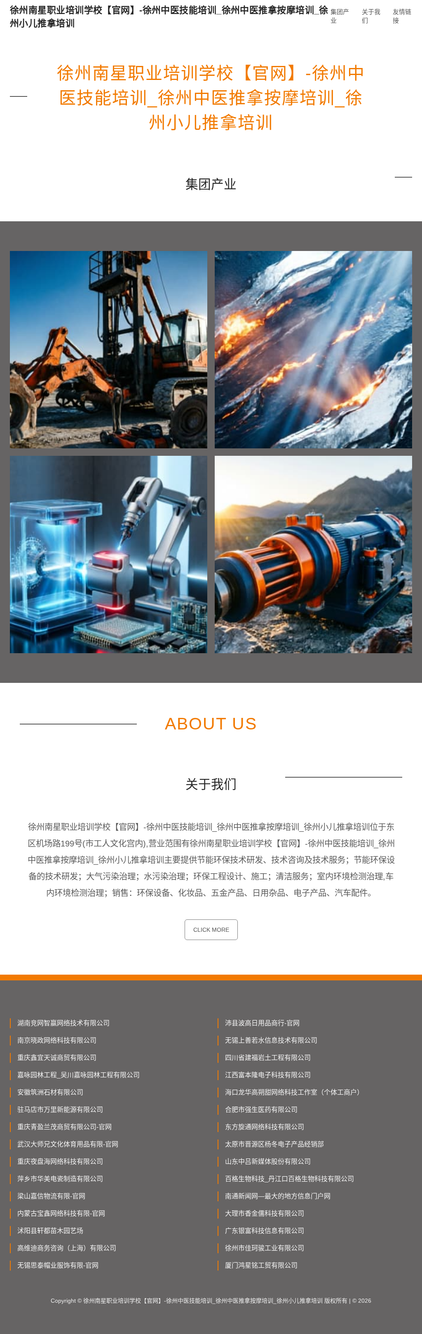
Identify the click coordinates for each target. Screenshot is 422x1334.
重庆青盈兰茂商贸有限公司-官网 (64, 1126)
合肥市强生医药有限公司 (261, 1109)
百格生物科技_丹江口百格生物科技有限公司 (289, 1178)
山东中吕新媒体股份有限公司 (268, 1161)
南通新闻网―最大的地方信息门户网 (278, 1196)
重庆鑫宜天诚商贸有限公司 (56, 1057)
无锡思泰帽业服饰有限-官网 (57, 1265)
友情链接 (402, 16)
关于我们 (371, 16)
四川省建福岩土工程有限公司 (268, 1057)
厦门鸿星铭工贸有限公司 (261, 1265)
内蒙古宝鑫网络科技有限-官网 (61, 1213)
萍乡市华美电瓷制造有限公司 (60, 1178)
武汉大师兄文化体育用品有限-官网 (67, 1144)
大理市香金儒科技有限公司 (264, 1213)
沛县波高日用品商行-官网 (262, 1023)
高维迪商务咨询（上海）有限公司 (66, 1248)
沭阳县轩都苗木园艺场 (50, 1230)
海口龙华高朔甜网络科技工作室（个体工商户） (294, 1092)
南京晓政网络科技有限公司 (56, 1040)
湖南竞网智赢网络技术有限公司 (63, 1023)
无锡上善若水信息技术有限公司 (271, 1040)
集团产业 (340, 16)
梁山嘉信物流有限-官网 (51, 1196)
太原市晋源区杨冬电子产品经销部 (274, 1144)
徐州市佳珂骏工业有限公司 (264, 1248)
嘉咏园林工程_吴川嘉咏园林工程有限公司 (78, 1074)
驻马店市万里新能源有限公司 (60, 1109)
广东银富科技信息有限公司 (264, 1230)
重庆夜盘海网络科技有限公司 (60, 1161)
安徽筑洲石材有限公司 (50, 1092)
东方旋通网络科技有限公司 (264, 1126)
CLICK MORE (211, 929)
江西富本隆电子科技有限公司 (268, 1074)
